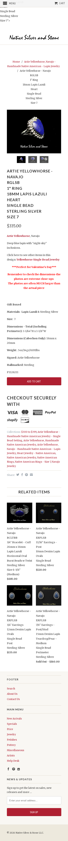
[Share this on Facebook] (22, 474)
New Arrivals (14, 718)
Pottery (11, 745)
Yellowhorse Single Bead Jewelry (38, 259)
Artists (11, 755)
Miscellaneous (15, 750)
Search (11, 688)
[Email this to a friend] (31, 474)
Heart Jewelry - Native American (36, 453)
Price (10, 729)
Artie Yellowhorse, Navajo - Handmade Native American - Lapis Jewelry (33, 449)
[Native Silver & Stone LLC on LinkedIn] (18, 769)
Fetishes (12, 739)
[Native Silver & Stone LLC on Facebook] (8, 769)
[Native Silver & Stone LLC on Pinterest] (13, 769)
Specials (12, 723)
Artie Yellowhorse (18, 236)
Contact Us (13, 699)
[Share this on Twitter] (17, 474)
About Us (12, 693)
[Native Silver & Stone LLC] (34, 37)
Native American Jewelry (21, 457)
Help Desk (13, 760)
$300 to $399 (28, 432)
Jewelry (11, 734)
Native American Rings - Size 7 (33, 461)
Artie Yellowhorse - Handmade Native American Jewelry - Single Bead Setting (34, 436)
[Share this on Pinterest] (26, 474)
